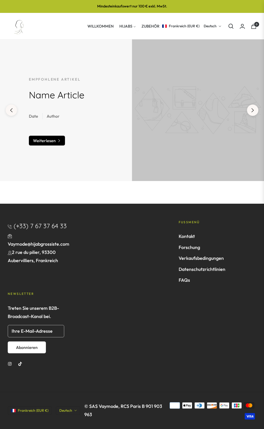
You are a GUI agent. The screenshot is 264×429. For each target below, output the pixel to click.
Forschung (189, 247)
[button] (231, 26)
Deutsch (210, 26)
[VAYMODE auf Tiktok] (20, 363)
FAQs (184, 280)
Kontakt (187, 236)
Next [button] (252, 110)
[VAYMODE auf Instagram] (10, 363)
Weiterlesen (44, 140)
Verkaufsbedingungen (201, 258)
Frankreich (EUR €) (184, 26)
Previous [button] (11, 110)
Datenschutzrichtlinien (202, 269)
